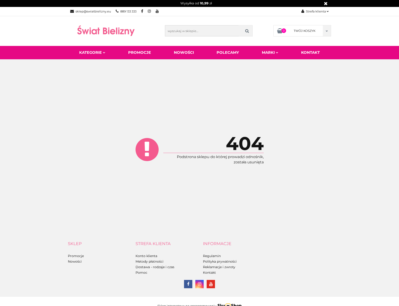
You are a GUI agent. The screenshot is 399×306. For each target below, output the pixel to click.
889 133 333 (128, 11)
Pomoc (141, 272)
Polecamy (228, 52)
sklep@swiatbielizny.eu (93, 11)
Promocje (139, 52)
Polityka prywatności (220, 261)
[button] (75, 243)
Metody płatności (149, 261)
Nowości (184, 52)
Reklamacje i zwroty (219, 267)
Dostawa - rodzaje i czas (155, 267)
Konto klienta (146, 256)
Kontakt (310, 52)
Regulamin (212, 256)
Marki (269, 52)
